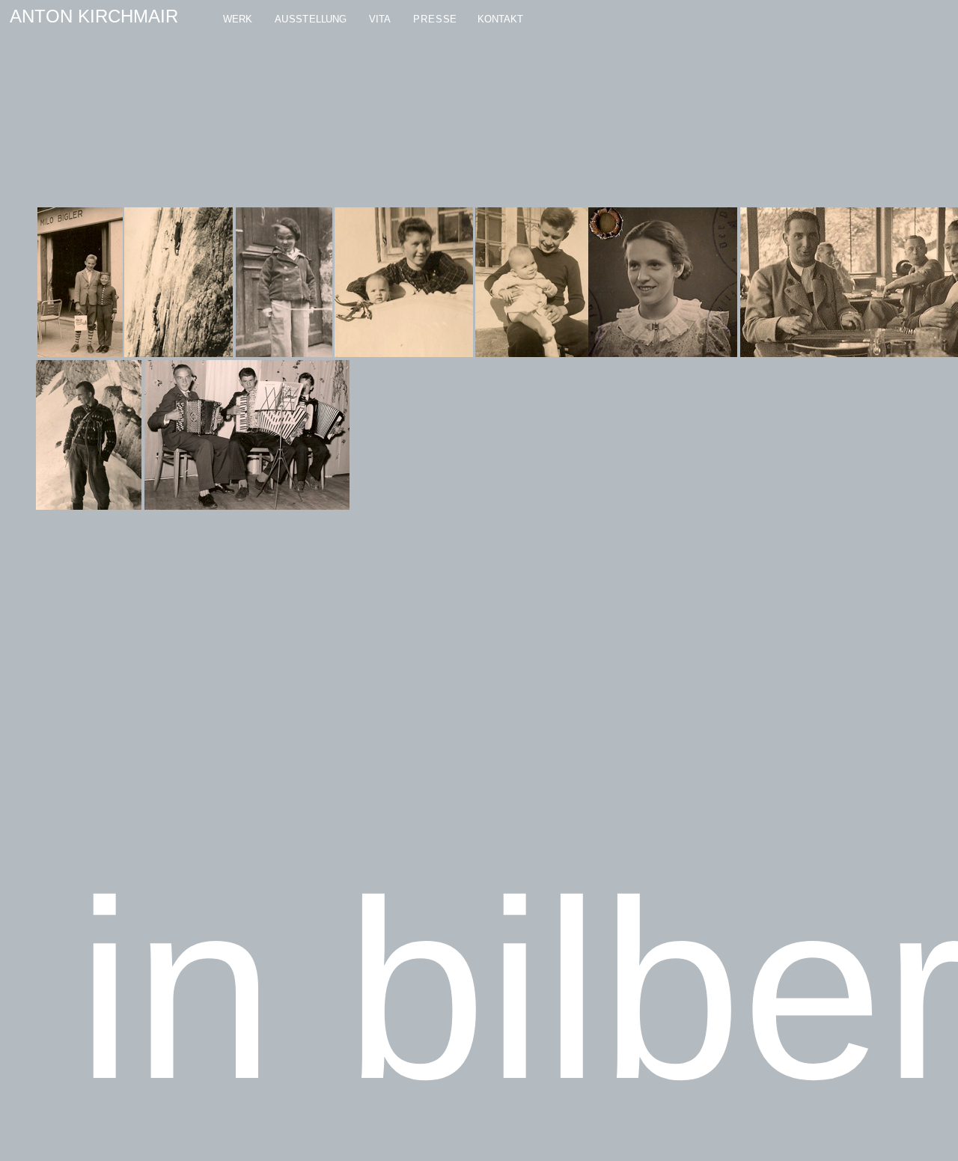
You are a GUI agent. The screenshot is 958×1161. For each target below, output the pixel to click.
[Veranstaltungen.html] (404, 20)
